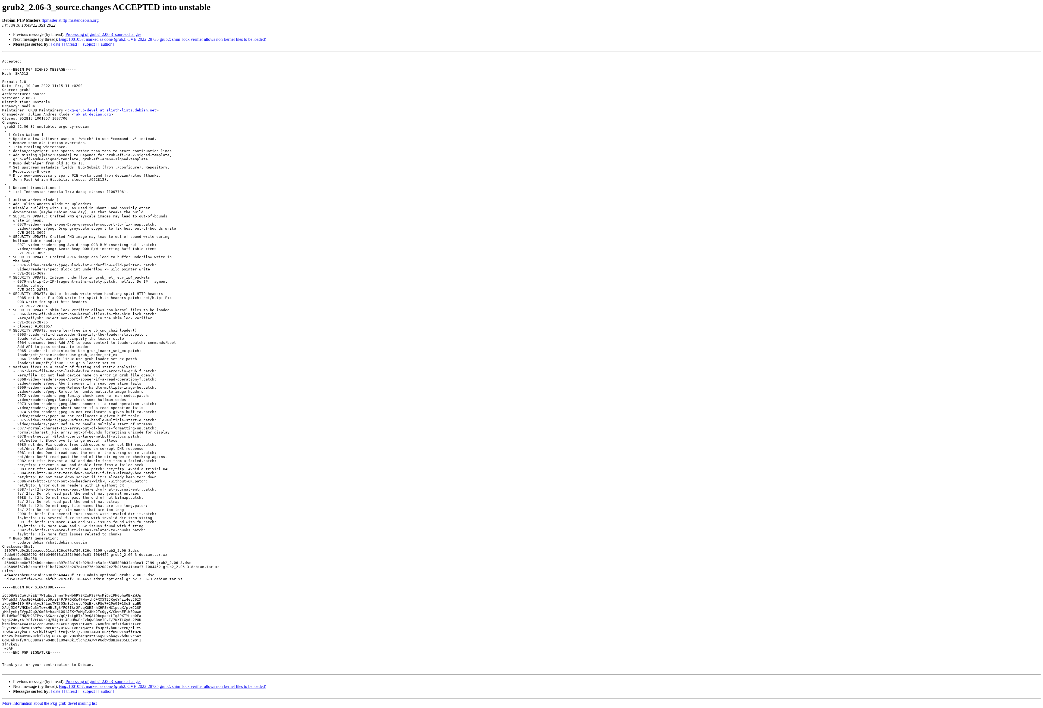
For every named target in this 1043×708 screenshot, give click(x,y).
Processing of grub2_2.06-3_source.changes (103, 34)
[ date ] (57, 44)
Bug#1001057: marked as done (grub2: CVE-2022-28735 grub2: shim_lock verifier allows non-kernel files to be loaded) (162, 39)
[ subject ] (88, 44)
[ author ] (106, 44)
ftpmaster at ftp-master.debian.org (70, 20)
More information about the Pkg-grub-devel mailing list (49, 703)
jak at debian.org (92, 114)
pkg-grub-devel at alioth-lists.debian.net (111, 110)
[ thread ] (71, 44)
